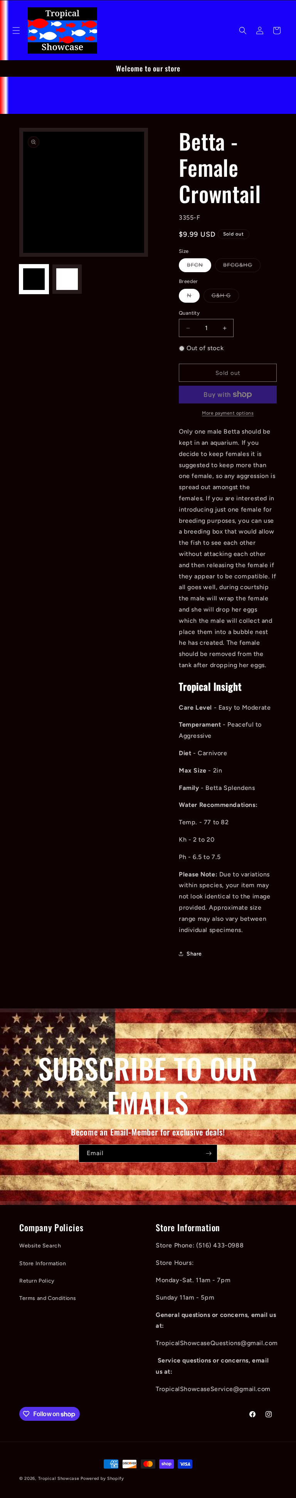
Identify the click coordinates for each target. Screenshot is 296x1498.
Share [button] (194, 954)
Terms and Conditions (47, 1298)
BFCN (199, 266)
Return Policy (37, 1281)
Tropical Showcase (58, 1478)
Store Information (42, 1263)
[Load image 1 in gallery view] (34, 279)
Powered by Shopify (102, 1478)
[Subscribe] (208, 1153)
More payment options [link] (228, 413)
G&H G (225, 297)
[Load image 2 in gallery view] (67, 279)
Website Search (40, 1245)
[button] (16, 30)
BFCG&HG (242, 266)
